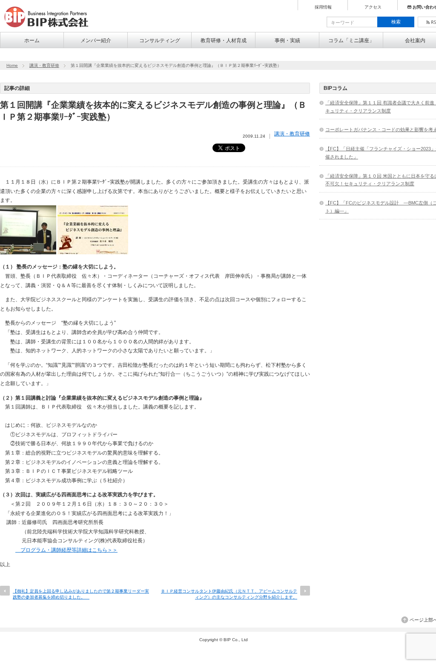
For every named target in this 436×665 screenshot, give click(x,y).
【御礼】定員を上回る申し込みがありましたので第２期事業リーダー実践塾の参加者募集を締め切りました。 (81, 594)
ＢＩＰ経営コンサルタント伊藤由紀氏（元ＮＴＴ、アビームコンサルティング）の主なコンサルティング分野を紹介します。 (229, 594)
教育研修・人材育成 (224, 40)
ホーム (32, 40)
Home (12, 65)
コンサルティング (159, 40)
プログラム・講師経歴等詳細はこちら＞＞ (66, 550)
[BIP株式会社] (49, 28)
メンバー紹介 (95, 40)
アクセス (373, 7)
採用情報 (323, 7)
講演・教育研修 (44, 65)
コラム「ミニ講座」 (351, 40)
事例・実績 (287, 40)
